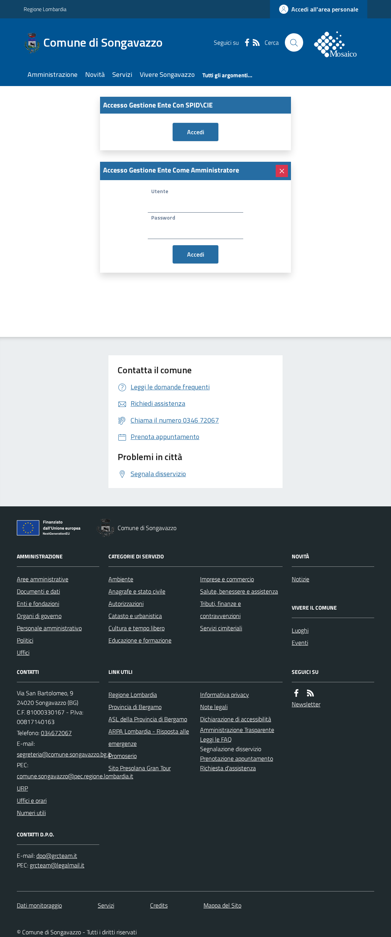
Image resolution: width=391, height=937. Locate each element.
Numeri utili (31, 812)
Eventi (300, 642)
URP (22, 788)
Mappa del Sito (222, 905)
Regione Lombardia (45, 9)
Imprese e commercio (227, 579)
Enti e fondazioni (38, 603)
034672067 (56, 732)
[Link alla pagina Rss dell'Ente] (310, 693)
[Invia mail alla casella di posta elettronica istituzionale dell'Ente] (64, 754)
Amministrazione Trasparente (237, 729)
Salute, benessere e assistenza (239, 591)
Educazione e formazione (139, 640)
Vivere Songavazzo (167, 74)
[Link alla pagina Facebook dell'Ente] (296, 693)
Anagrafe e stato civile (136, 591)
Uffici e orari (32, 800)
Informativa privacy (224, 694)
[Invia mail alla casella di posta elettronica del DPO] (56, 855)
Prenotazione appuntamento (236, 758)
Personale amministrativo (49, 628)
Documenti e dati (38, 591)
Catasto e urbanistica (135, 615)
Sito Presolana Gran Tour (139, 768)
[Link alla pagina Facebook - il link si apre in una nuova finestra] (247, 42)
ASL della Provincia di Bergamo (147, 719)
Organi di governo (39, 615)
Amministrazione (52, 74)
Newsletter (306, 704)
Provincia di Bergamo (135, 706)
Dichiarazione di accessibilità (235, 719)
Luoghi (300, 630)
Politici (25, 640)
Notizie (300, 579)
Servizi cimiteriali (221, 628)
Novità (95, 74)
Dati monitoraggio (39, 905)
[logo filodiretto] (339, 42)
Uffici (23, 652)
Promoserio (122, 755)
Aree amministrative (42, 579)
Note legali (214, 706)
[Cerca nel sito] (294, 42)
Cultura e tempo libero (136, 628)
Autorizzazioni (126, 603)
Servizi (122, 74)
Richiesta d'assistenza (228, 768)
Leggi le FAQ (216, 739)
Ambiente (120, 579)
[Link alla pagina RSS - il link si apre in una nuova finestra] (256, 42)
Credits (159, 905)
